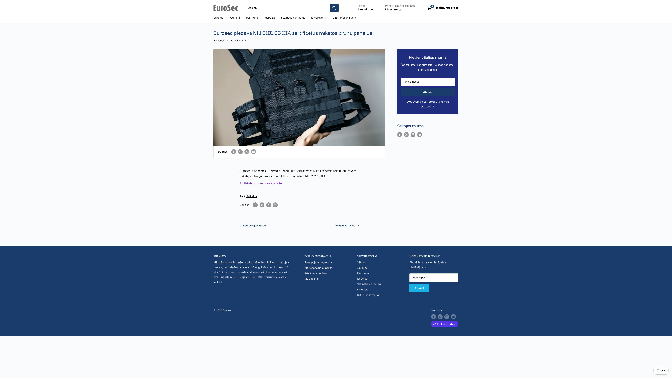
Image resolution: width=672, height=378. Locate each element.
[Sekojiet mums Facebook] (399, 134)
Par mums (252, 17)
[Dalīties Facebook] (233, 151)
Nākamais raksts (345, 225)
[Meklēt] (334, 8)
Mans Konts (393, 9)
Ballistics (219, 40)
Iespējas (270, 17)
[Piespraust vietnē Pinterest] (240, 151)
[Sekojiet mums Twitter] (406, 134)
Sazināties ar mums (293, 17)
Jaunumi (234, 17)
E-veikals (317, 17)
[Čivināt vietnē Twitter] (246, 151)
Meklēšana (311, 278)
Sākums (218, 17)
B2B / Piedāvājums (344, 17)
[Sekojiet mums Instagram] (413, 134)
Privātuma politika (315, 273)
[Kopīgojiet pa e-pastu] (253, 151)
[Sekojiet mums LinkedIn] (419, 134)
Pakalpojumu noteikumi (318, 262)
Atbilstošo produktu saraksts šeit (262, 183)
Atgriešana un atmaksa (318, 268)
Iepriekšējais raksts (255, 225)
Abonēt (428, 92)
